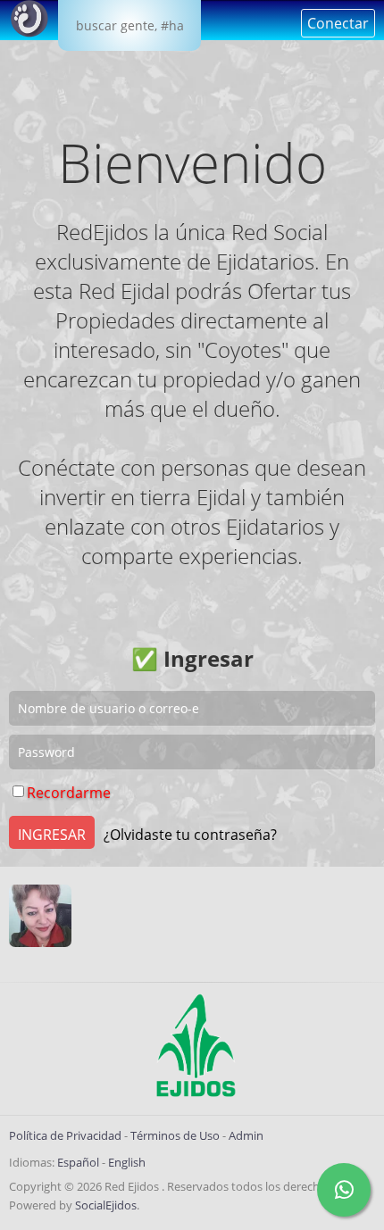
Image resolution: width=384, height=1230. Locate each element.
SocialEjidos (106, 1205)
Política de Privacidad (65, 1135)
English (127, 1162)
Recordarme (69, 792)
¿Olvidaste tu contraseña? (190, 834)
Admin (246, 1135)
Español (78, 1162)
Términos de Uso (175, 1135)
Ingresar (52, 834)
